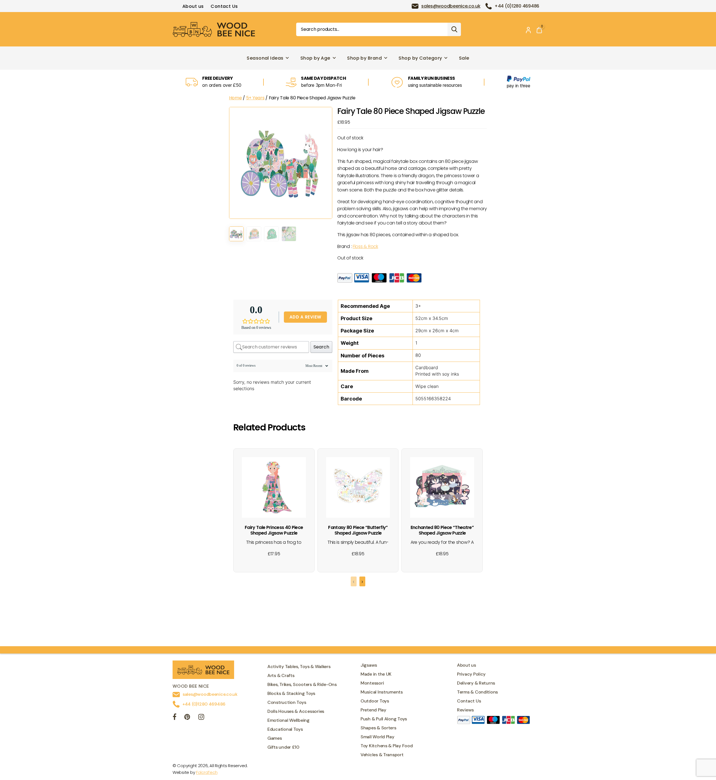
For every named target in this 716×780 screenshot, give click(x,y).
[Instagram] (201, 718)
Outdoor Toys (375, 701)
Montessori (372, 683)
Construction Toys (286, 702)
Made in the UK (376, 674)
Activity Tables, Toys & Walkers (299, 666)
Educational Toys (285, 729)
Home (235, 98)
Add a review (305, 317)
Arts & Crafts (281, 675)
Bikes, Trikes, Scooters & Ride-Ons (302, 684)
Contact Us (224, 6)
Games (274, 738)
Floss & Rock (365, 246)
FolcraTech (206, 772)
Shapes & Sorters (378, 728)
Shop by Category (420, 58)
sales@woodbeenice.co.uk (451, 6)
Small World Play (377, 737)
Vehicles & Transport (382, 755)
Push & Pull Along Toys (384, 719)
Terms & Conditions (477, 692)
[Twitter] (187, 718)
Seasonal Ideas (265, 58)
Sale (464, 58)
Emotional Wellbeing (288, 720)
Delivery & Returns (476, 683)
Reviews (465, 710)
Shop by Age (315, 58)
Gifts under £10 (283, 747)
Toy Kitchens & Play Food (387, 746)
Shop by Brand (364, 58)
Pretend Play (373, 710)
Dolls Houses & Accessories (295, 711)
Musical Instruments (382, 692)
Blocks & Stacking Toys (291, 693)
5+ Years (255, 98)
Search (454, 29)
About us (193, 6)
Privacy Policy (471, 674)
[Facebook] (174, 718)
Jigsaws (369, 665)
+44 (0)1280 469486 (516, 6)
